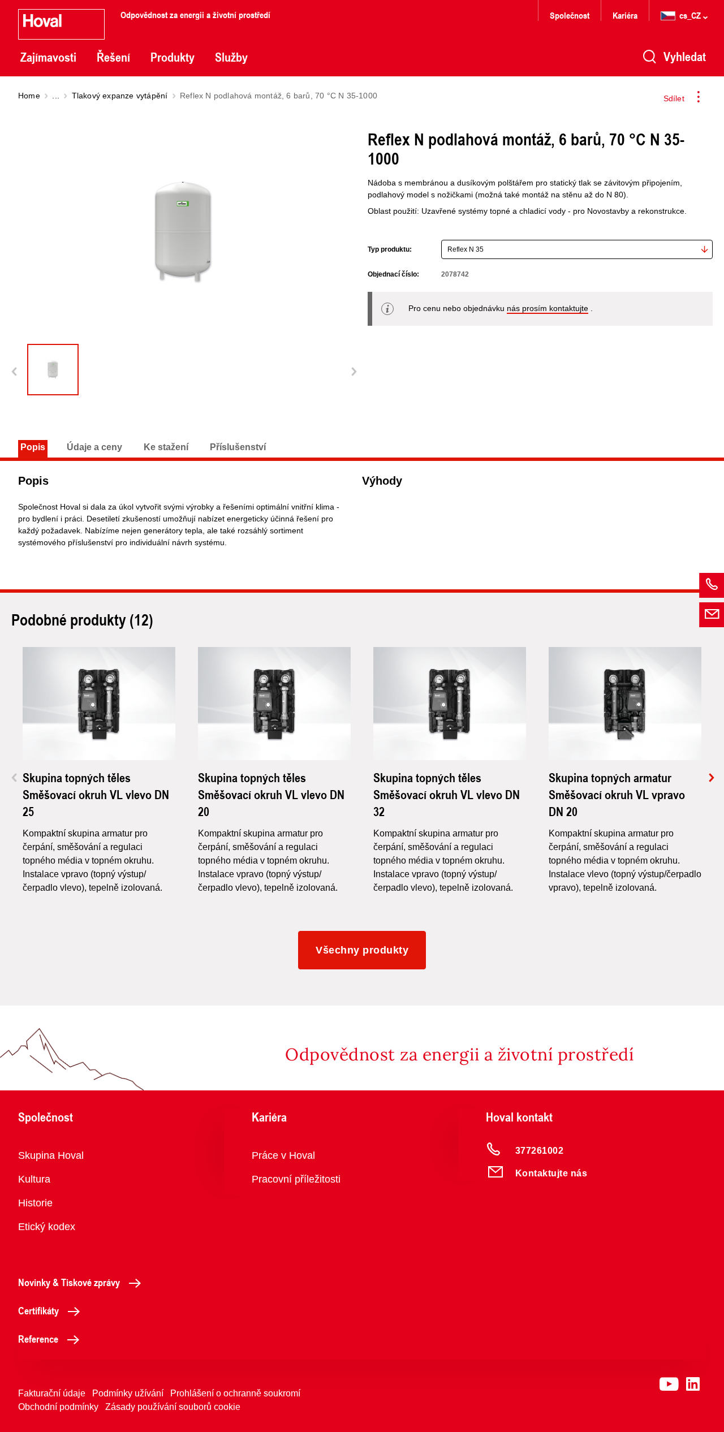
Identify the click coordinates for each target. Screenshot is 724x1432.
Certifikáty (38, 1310)
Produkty (172, 57)
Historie (35, 1203)
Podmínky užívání (127, 1393)
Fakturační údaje (51, 1393)
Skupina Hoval (51, 1155)
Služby (231, 57)
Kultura (34, 1179)
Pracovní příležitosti (296, 1179)
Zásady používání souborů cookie (172, 1407)
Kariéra (625, 14)
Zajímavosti (48, 57)
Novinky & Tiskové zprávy (69, 1282)
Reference (38, 1338)
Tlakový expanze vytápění (120, 95)
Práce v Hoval (283, 1155)
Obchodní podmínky (58, 1407)
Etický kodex (46, 1226)
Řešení (113, 57)
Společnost (569, 14)
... (55, 95)
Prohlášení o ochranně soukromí (235, 1393)
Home (29, 95)
